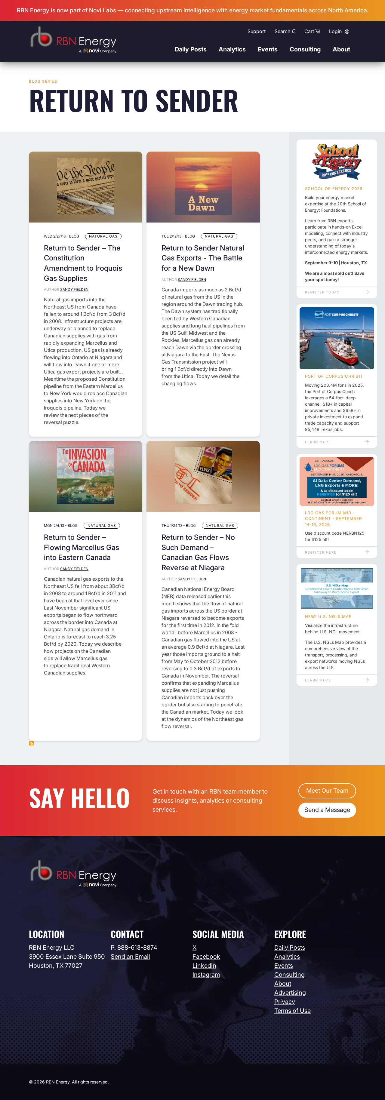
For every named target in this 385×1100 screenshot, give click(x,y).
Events (268, 49)
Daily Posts (191, 49)
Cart (309, 31)
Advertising (290, 992)
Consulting (305, 49)
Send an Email (130, 956)
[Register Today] (337, 162)
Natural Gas (103, 236)
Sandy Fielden (74, 289)
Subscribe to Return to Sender (31, 743)
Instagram (206, 974)
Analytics (232, 49)
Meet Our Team (327, 790)
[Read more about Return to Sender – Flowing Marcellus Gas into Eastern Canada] (85, 476)
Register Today (322, 292)
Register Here (321, 552)
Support (257, 31)
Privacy (284, 1001)
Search (282, 31)
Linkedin (204, 965)
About (341, 49)
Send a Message (327, 809)
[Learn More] (337, 338)
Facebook (206, 956)
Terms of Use (292, 1010)
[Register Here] (337, 481)
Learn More (318, 442)
